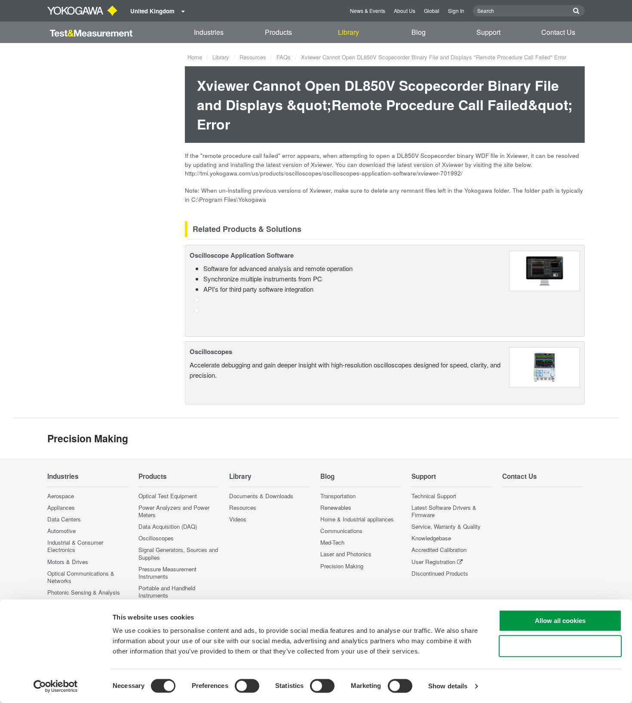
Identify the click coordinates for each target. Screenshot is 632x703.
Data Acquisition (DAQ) (167, 526)
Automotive (61, 531)
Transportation (338, 496)
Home (194, 57)
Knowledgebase (431, 538)
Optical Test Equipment (167, 496)
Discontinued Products (439, 573)
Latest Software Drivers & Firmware (443, 511)
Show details (447, 686)
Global (431, 10)
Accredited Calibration (438, 550)
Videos (237, 519)
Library (348, 32)
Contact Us (558, 32)
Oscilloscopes (211, 351)
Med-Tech (332, 542)
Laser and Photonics (345, 554)
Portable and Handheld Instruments (166, 591)
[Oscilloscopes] (544, 366)
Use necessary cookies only (560, 646)
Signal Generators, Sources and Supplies (178, 553)
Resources (252, 57)
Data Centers (64, 519)
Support (488, 32)
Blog (418, 32)
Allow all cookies (560, 620)
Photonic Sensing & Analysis (83, 592)
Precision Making (341, 566)
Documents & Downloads (261, 496)
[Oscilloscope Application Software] (544, 269)
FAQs (283, 57)
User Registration (433, 562)
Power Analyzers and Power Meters (173, 511)
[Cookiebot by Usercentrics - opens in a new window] (55, 686)
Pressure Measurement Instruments (167, 572)
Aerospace (60, 496)
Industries (209, 32)
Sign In (456, 10)
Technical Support (433, 496)
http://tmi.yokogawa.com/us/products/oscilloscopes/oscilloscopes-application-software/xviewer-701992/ (324, 173)
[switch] (247, 686)
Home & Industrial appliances (357, 519)
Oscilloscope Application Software (242, 255)
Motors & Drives (67, 562)
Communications (341, 531)
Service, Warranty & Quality (446, 526)
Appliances (61, 507)
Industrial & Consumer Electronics (75, 546)
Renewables (335, 507)
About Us (404, 10)
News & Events (367, 10)
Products (278, 32)
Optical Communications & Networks (80, 577)
